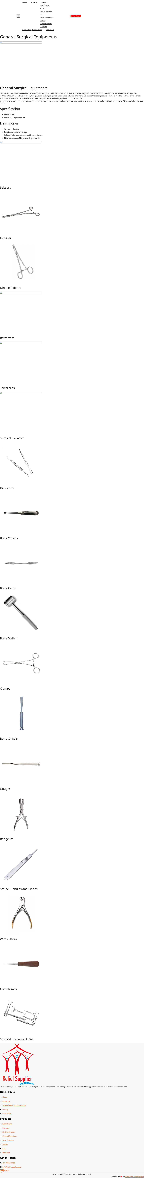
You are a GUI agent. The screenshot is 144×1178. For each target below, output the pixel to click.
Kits (41, 14)
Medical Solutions (47, 17)
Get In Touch (76, 16)
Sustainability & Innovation (32, 30)
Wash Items (44, 5)
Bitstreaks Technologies (134, 1177)
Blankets (43, 8)
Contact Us (50, 30)
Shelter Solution (46, 11)
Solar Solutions (46, 24)
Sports (42, 20)
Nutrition (43, 26)
